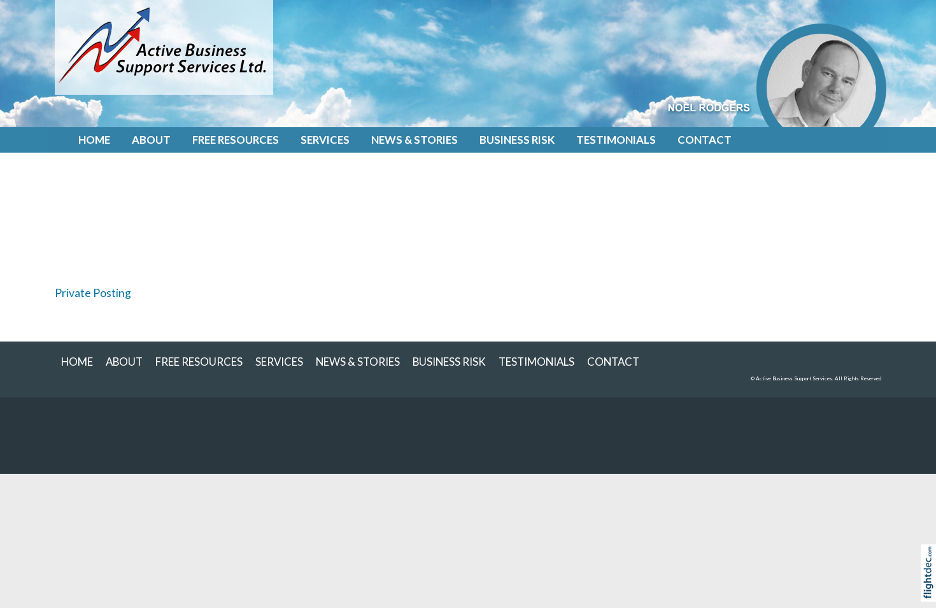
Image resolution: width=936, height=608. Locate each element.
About (151, 139)
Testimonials (616, 139)
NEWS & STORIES (414, 139)
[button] (931, 589)
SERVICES (325, 139)
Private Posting (93, 293)
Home (94, 139)
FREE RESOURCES (235, 139)
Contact (704, 139)
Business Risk (517, 139)
